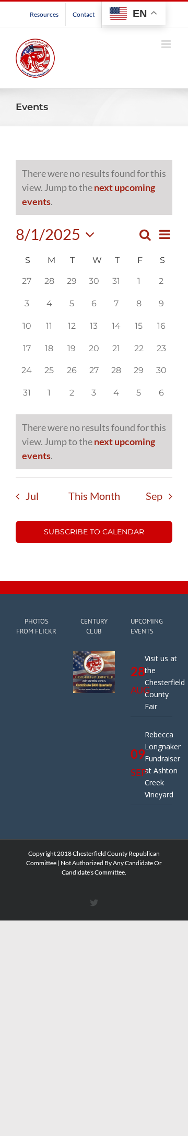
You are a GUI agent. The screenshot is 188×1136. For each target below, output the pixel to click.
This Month (94, 495)
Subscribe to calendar (94, 532)
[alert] (94, 441)
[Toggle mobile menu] (166, 44)
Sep (154, 495)
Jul (32, 495)
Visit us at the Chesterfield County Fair (165, 682)
